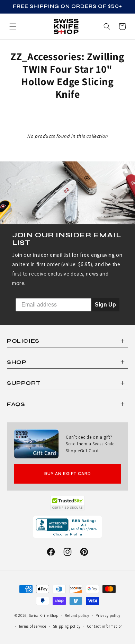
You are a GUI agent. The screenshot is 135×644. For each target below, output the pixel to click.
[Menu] (12, 26)
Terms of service (32, 626)
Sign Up (105, 305)
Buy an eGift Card (67, 473)
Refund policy (77, 615)
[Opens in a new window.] (67, 503)
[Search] (107, 26)
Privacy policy (108, 615)
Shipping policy (67, 626)
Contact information (105, 626)
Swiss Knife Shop (43, 615)
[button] (122, 26)
